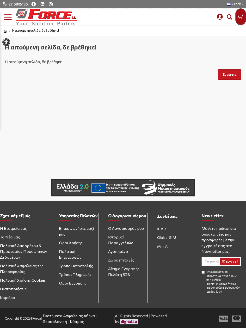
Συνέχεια (229, 74)
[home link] (5, 31)
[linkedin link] (43, 4)
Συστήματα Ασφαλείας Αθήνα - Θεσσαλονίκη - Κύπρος (70, 318)
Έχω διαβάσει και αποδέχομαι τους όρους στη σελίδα (223, 281)
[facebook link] (34, 4)
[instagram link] (51, 4)
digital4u (129, 321)
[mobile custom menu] (219, 16)
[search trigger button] (229, 16)
